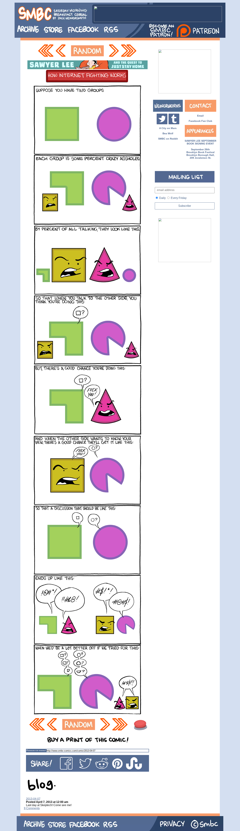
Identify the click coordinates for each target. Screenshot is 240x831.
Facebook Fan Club (200, 121)
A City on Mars (168, 128)
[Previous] (62, 51)
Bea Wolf (168, 133)
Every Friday (179, 197)
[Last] (129, 51)
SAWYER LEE (192, 140)
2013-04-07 (33, 798)
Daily (162, 197)
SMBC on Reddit (168, 138)
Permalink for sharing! (36, 750)
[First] (46, 51)
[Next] (113, 51)
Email (200, 115)
